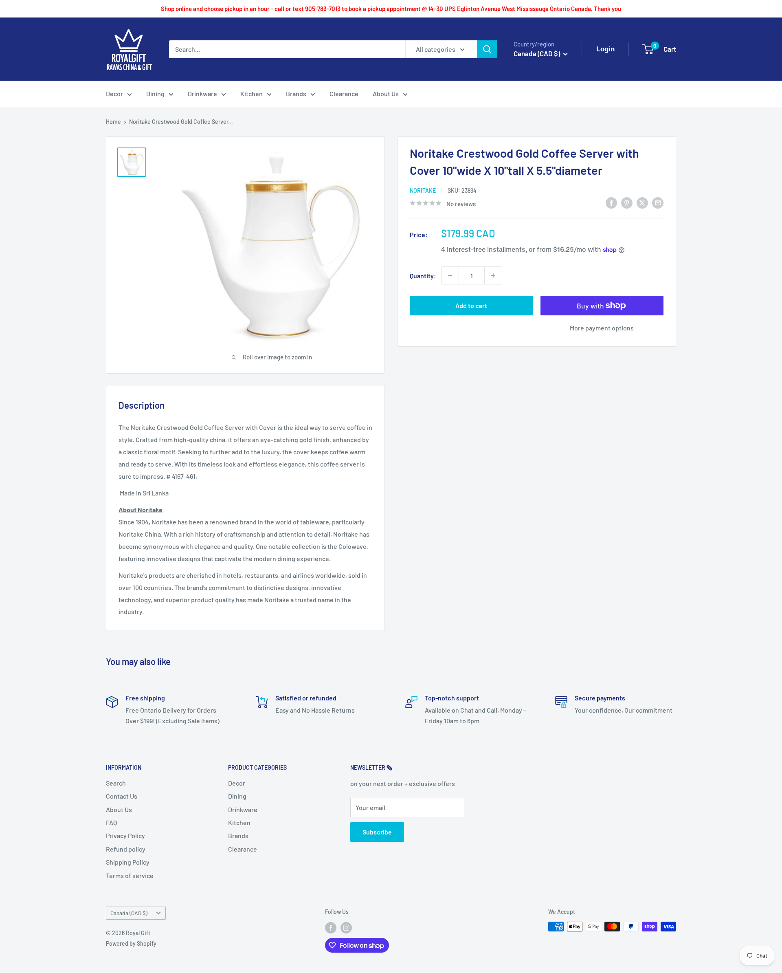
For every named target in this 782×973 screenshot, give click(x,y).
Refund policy (125, 849)
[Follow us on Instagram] (346, 927)
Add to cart (471, 305)
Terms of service (130, 875)
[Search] (487, 49)
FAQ (111, 822)
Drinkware (202, 93)
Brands (296, 93)
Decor (114, 93)
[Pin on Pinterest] (627, 202)
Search (116, 783)
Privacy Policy (125, 835)
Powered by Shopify (131, 943)
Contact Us (121, 796)
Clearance (343, 93)
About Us (386, 93)
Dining (155, 93)
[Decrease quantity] (450, 275)
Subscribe (377, 832)
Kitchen (251, 93)
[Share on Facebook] (611, 202)
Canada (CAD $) (128, 912)
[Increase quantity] (493, 275)
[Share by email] (657, 202)
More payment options (602, 328)
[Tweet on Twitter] (642, 202)
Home (113, 121)
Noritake (423, 190)
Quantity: (423, 275)
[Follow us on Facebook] (330, 927)
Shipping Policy (127, 862)
